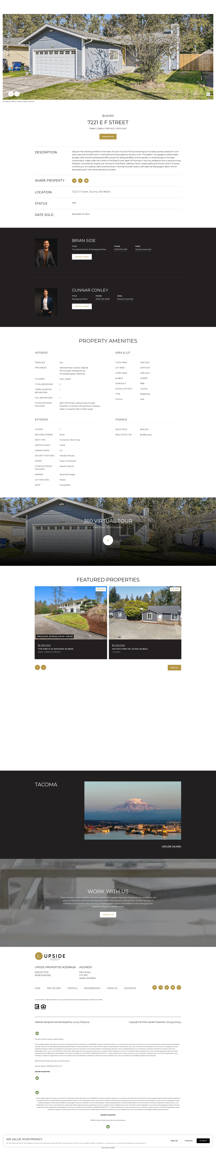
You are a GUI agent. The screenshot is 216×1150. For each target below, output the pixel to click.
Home (37, 988)
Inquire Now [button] (108, 137)
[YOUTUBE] (173, 987)
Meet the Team (54, 988)
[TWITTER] (179, 987)
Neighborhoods (92, 988)
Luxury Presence (81, 1022)
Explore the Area (172, 846)
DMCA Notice (130, 988)
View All (174, 668)
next (17, 94)
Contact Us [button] (108, 915)
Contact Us (112, 988)
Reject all (174, 1141)
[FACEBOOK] (154, 987)
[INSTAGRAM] (160, 987)
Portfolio (73, 988)
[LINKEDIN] (166, 987)
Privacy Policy (174, 1022)
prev (11, 94)
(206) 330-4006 (102, 299)
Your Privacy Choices (108, 1147)
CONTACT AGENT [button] (82, 257)
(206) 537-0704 (41, 972)
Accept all (203, 1141)
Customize (188, 1141)
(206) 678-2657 (121, 249)
